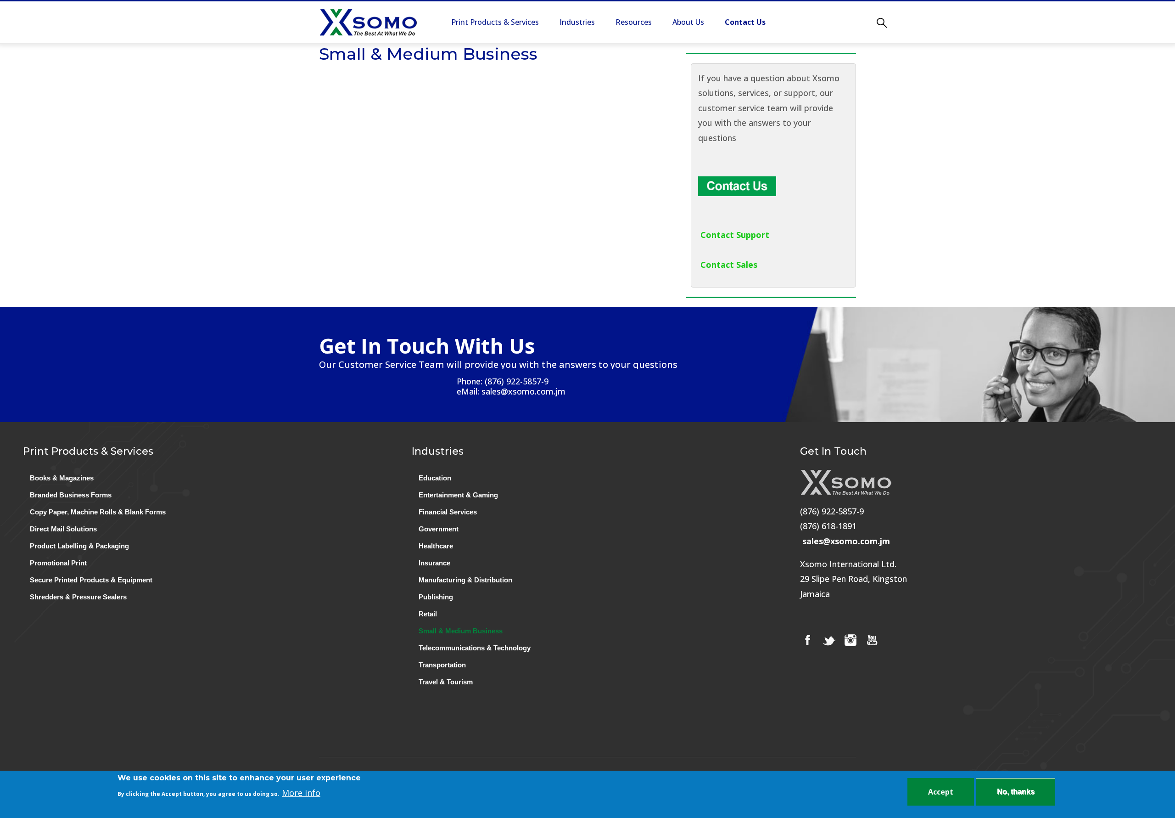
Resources (633, 22)
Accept (940, 792)
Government (439, 529)
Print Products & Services (495, 22)
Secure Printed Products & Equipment (91, 580)
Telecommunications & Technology (475, 648)
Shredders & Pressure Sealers (78, 597)
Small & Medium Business (461, 631)
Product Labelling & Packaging (79, 546)
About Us (688, 22)
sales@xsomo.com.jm (846, 541)
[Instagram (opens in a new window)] (850, 640)
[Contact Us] (737, 183)
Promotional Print (58, 563)
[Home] (368, 22)
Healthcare (436, 546)
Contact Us (745, 22)
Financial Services (448, 512)
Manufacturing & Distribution (465, 580)
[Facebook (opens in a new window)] (807, 640)
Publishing (436, 597)
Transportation (442, 665)
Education (435, 478)
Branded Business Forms (71, 495)
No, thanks (1016, 791)
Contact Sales (728, 264)
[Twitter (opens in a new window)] (829, 640)
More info (301, 792)
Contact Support (734, 234)
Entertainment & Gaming (458, 495)
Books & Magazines (62, 478)
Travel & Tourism (446, 682)
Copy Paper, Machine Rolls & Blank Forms (98, 512)
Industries (577, 22)
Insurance (434, 563)
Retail (428, 614)
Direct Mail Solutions (63, 529)
